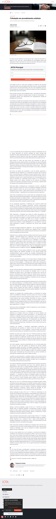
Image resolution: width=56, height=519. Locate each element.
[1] (45, 296)
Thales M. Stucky (13, 24)
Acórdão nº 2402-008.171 (37, 247)
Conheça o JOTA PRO (7, 489)
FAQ (3, 510)
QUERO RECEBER (28, 79)
